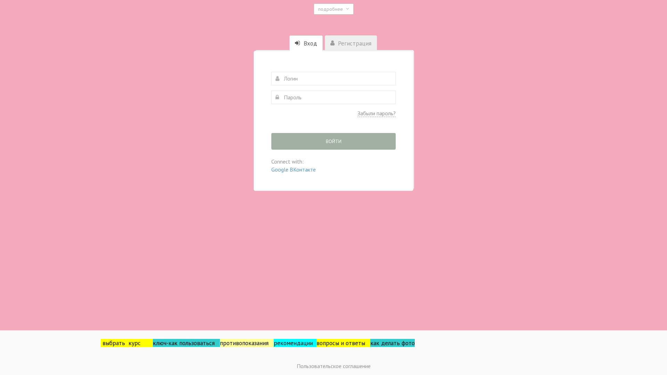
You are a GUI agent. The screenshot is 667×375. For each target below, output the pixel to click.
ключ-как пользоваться (186, 343)
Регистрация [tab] (353, 43)
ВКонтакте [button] (303, 169)
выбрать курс (127, 343)
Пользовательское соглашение (334, 365)
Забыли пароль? (376, 113)
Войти (333, 141)
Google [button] (280, 169)
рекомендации (295, 343)
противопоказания (247, 343)
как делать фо (389, 343)
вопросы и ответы (343, 343)
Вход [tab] (309, 43)
